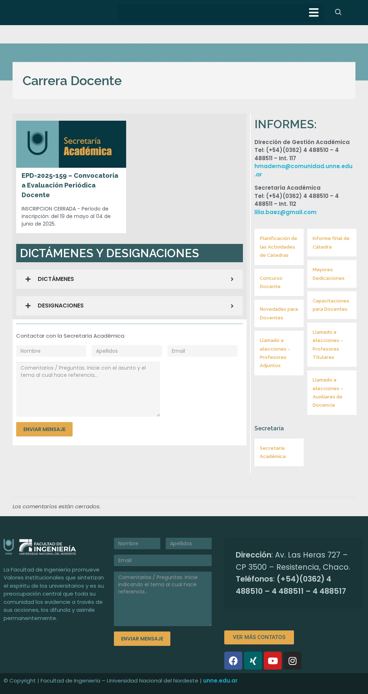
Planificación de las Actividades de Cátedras (278, 247)
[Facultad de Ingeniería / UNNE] (55, 547)
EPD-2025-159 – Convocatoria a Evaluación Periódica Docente (70, 185)
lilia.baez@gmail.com (285, 212)
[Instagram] (293, 661)
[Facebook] (233, 661)
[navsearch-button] (338, 12)
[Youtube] (273, 661)
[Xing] (253, 661)
